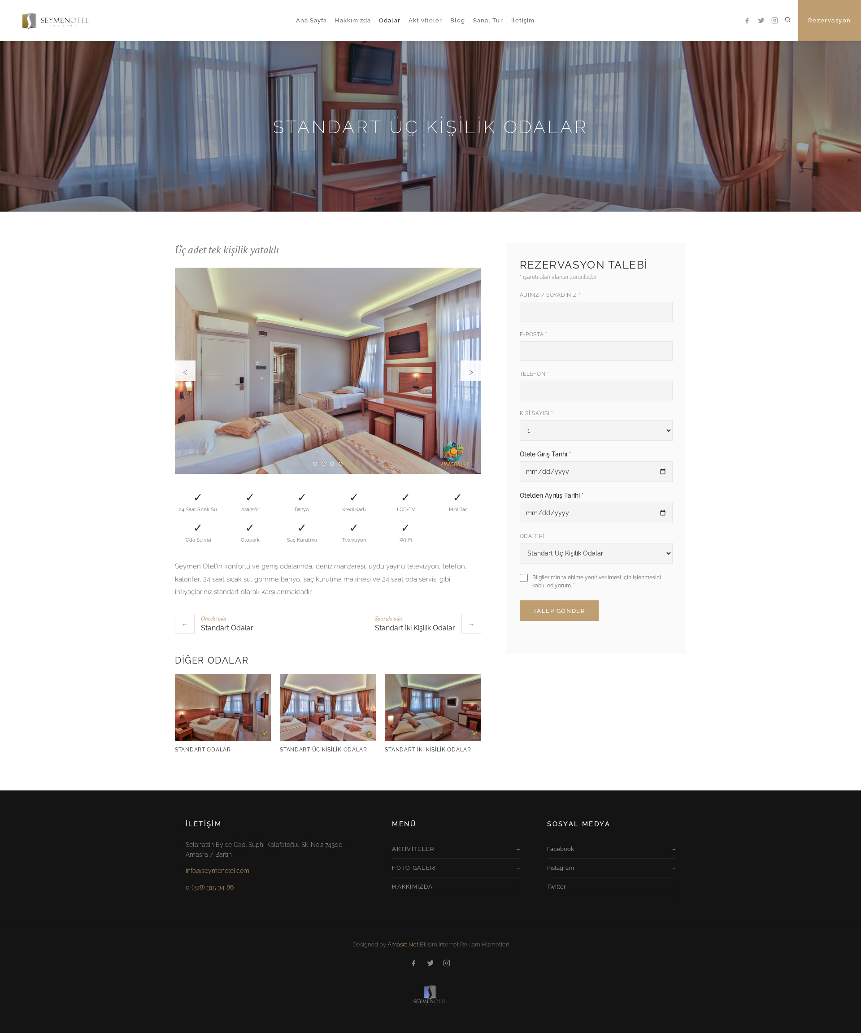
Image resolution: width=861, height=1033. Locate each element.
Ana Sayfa (311, 20)
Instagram (560, 867)
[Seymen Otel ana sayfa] (47, 20)
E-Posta (534, 334)
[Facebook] (748, 20)
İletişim (523, 20)
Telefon (535, 374)
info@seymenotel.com (217, 870)
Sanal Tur (488, 20)
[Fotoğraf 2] (324, 464)
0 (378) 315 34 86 (210, 887)
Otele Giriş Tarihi (545, 454)
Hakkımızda (353, 20)
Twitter (556, 886)
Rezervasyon (829, 20)
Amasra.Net (402, 944)
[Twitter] (761, 20)
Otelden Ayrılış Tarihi (552, 495)
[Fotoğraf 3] (332, 464)
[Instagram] (775, 20)
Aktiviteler (425, 20)
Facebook (560, 849)
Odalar (389, 20)
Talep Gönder (559, 611)
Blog (457, 20)
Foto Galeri (414, 867)
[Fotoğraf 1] (315, 464)
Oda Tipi (532, 536)
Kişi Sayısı (536, 413)
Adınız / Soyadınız (550, 295)
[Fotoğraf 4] (341, 464)
